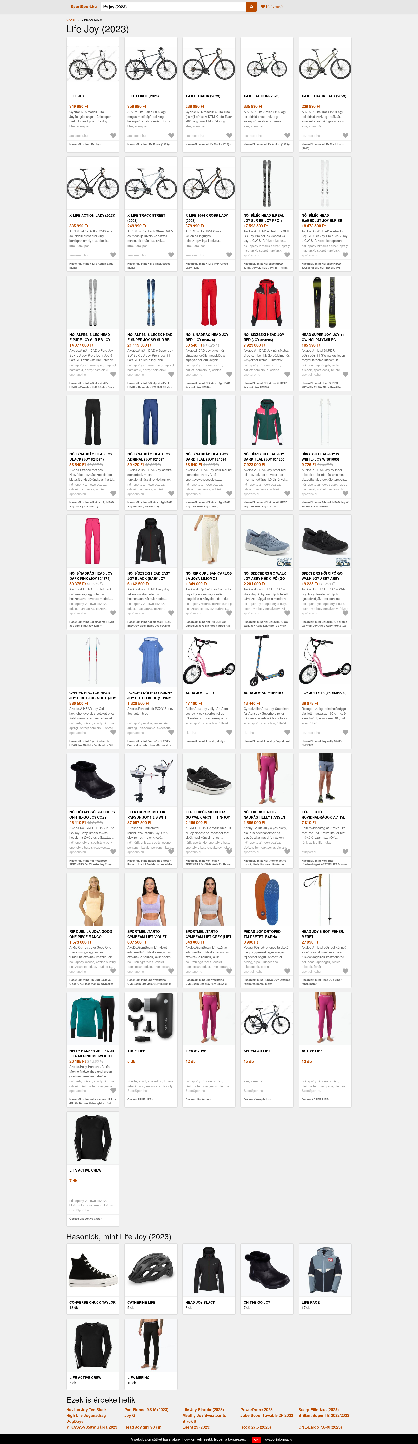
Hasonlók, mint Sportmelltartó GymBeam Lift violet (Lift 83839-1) (149, 982)
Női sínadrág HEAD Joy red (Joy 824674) (207, 337)
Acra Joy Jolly (200, 692)
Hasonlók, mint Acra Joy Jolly (205, 741)
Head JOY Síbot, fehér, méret (323, 934)
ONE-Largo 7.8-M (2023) (320, 1427)
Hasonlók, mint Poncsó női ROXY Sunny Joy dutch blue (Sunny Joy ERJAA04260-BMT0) (149, 745)
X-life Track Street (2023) (146, 218)
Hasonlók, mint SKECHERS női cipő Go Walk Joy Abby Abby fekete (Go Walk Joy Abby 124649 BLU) (324, 626)
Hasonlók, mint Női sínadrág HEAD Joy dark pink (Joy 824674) (91, 624)
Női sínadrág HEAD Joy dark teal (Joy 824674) (207, 456)
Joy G (129, 1415)
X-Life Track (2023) (203, 95)
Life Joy (76, 95)
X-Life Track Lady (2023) (324, 95)
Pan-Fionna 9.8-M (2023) (146, 1409)
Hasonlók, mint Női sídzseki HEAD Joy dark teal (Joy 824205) (265, 504)
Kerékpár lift (257, 1050)
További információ (277, 1439)
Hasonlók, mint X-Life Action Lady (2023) (91, 265)
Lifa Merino (138, 1377)
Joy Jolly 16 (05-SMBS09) (324, 692)
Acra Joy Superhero (263, 692)
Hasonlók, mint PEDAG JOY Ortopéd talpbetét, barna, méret (267, 982)
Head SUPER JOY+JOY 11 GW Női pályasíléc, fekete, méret (323, 339)
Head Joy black (200, 1302)
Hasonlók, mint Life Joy (84, 144)
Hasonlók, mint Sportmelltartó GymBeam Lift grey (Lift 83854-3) (207, 982)
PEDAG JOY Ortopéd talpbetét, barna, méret (262, 936)
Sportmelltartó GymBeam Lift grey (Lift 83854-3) (208, 936)
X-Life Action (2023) (262, 95)
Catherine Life (141, 1302)
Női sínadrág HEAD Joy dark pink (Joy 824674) (90, 576)
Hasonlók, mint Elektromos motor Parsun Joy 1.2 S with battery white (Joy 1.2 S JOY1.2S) (149, 864)
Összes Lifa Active (197, 1099)
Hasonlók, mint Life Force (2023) (148, 144)
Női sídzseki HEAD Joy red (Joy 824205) (264, 337)
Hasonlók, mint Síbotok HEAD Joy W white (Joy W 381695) (325, 504)
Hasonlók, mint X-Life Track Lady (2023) (323, 146)
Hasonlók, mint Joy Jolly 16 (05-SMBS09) (322, 743)
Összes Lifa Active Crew (84, 1218)
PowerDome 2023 (256, 1409)
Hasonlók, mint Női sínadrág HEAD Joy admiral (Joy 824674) (149, 504)
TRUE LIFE (136, 1050)
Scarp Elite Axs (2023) (319, 1409)
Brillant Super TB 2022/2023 (324, 1415)
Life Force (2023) (143, 95)
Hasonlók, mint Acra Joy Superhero (266, 741)
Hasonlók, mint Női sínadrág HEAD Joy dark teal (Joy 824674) (208, 504)
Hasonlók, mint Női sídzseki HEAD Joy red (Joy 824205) (265, 385)
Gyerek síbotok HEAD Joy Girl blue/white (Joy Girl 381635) (92, 697)
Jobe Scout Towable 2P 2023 (266, 1415)
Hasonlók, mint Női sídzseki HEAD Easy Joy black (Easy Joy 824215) (149, 624)
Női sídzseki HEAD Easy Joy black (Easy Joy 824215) (148, 578)
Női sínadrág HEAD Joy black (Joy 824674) (90, 456)
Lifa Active (196, 1050)
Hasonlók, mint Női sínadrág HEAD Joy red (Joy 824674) (208, 385)
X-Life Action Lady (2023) (92, 215)
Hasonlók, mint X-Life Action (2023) (266, 144)
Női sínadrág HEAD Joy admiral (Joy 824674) (148, 456)
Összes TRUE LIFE (139, 1099)
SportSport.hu (84, 6)
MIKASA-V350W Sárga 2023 (91, 1427)
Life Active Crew (85, 1377)
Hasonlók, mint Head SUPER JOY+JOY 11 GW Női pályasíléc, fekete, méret (321, 387)
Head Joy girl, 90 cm (142, 1427)
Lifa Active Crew (85, 1170)
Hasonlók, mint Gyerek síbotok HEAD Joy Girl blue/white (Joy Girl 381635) (91, 745)
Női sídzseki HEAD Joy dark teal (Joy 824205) (265, 456)
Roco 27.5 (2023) (255, 1427)
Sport (70, 19)
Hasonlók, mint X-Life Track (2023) (207, 144)
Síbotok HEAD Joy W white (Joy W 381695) (320, 456)
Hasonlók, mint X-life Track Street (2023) (148, 265)
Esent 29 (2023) (196, 1427)
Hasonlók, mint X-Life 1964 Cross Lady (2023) (207, 265)
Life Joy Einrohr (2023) (203, 1409)
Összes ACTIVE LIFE (315, 1099)
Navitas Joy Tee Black (86, 1409)
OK (256, 1439)
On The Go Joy (257, 1302)
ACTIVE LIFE (312, 1050)
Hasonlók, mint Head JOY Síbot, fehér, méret (322, 982)
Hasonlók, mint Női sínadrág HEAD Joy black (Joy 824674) (91, 504)
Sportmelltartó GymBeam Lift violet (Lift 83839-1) (147, 936)
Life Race (311, 1302)
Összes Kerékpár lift (256, 1099)
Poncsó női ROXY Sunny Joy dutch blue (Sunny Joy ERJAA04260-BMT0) (149, 697)
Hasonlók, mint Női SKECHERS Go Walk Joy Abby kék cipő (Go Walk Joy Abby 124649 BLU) (266, 626)
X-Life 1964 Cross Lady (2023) (207, 218)
